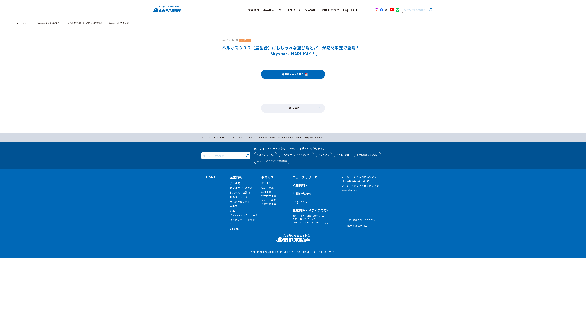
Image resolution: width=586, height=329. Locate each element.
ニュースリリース (25, 23)
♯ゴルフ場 (323, 154)
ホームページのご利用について (359, 176)
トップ (9, 23)
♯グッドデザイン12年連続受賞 (272, 161)
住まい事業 (267, 187)
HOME (211, 177)
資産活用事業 (268, 195)
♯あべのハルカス (265, 154)
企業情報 (236, 177)
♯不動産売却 (342, 154)
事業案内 (267, 177)
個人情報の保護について (355, 181)
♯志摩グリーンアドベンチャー (296, 154)
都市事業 (266, 183)
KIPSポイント (350, 190)
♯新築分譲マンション (367, 154)
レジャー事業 (268, 199)
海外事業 (266, 191)
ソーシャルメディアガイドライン (360, 185)
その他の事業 (268, 203)
